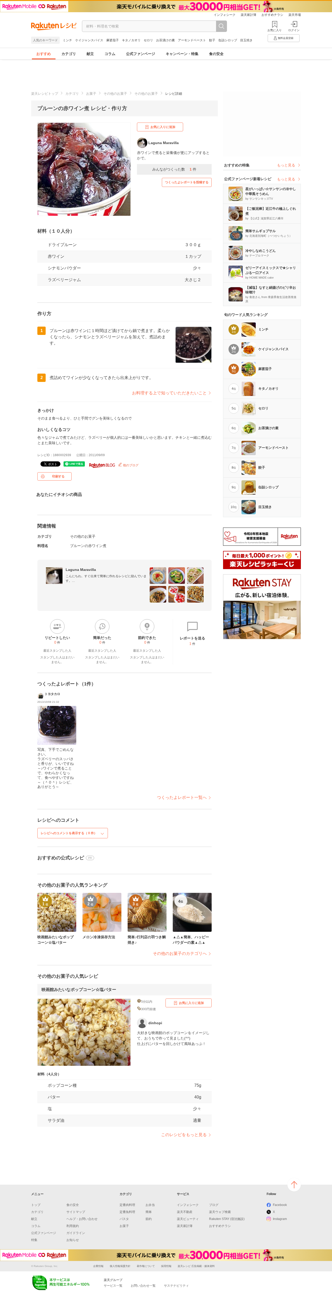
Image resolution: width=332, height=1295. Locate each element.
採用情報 (166, 1266)
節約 (149, 1219)
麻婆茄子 (112, 40)
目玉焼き (246, 40)
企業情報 (98, 1266)
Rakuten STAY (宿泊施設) (227, 1219)
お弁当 (150, 1205)
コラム (110, 54)
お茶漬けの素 (165, 40)
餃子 (212, 40)
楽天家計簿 (248, 15)
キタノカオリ (131, 40)
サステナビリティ (176, 1285)
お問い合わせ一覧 (143, 1285)
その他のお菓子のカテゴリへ (180, 953)
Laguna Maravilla (81, 570)
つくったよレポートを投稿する (187, 182)
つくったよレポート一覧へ (182, 797)
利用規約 (72, 1226)
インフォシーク (225, 15)
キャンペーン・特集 (182, 54)
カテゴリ (68, 54)
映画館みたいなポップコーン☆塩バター (79, 989)
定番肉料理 (127, 1205)
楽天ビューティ (188, 1219)
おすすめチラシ (272, 15)
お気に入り (274, 30)
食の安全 (216, 54)
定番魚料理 (127, 1212)
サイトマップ (75, 1212)
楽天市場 (294, 15)
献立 (90, 54)
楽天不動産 (184, 1212)
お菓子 (91, 94)
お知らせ (72, 1240)
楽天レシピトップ (44, 94)
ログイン (294, 30)
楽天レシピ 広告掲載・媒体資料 (196, 1266)
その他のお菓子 (115, 94)
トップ (35, 1205)
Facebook (280, 1205)
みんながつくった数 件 (174, 169)
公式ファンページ (140, 54)
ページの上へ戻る (294, 1184)
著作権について (146, 1266)
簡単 (149, 1212)
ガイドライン (75, 1233)
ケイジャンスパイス (89, 40)
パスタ (124, 1219)
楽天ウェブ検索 (220, 1212)
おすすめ (43, 54)
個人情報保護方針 (120, 1266)
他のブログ (130, 465)
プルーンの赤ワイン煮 (88, 546)
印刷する (58, 476)
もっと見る (286, 165)
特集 (34, 1240)
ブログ (213, 1205)
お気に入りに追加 (162, 127)
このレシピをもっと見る (184, 1134)
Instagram (280, 1219)
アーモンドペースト (192, 40)
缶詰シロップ (227, 40)
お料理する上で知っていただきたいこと (169, 393)
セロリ (148, 40)
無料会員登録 (285, 38)
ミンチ (67, 40)
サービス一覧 (113, 1285)
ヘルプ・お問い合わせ (82, 1219)
